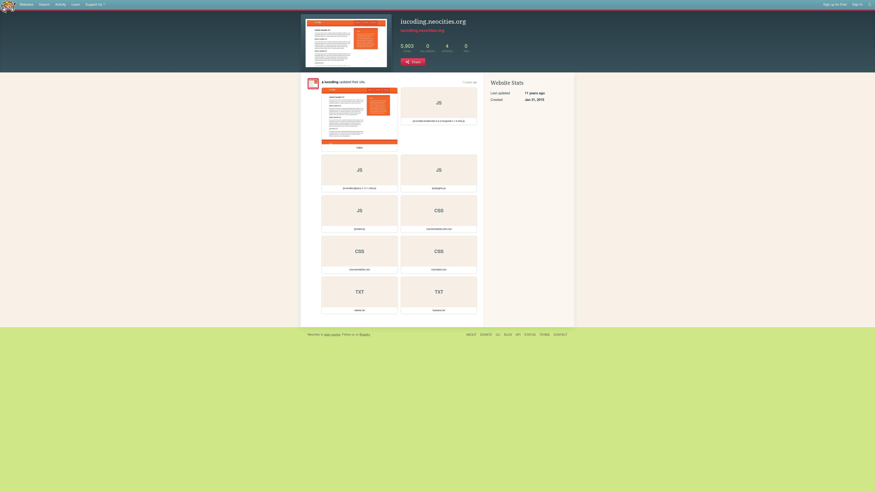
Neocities (314, 334)
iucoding (331, 81)
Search (44, 4)
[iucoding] (313, 83)
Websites (26, 4)
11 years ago (469, 82)
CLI (498, 334)
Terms (544, 334)
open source (332, 334)
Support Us (93, 4)
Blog (508, 334)
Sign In (857, 4)
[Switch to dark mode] (870, 4)
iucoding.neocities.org (422, 30)
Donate (486, 334)
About (471, 334)
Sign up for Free (835, 4)
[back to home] (8, 6)
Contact (560, 334)
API (518, 334)
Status (530, 334)
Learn (76, 4)
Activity (60, 4)
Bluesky (365, 334)
